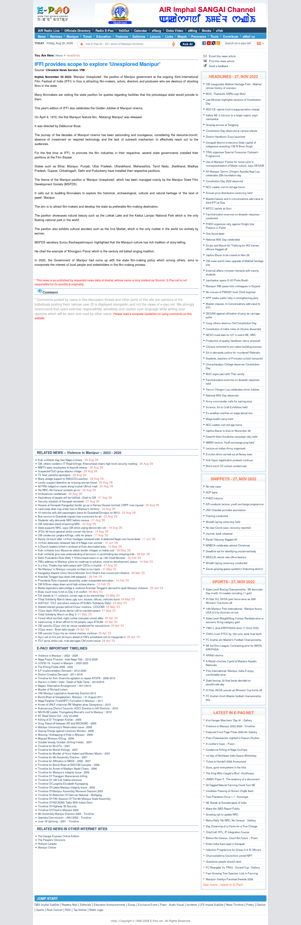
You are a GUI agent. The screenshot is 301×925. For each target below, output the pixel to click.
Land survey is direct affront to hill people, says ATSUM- (78, 622)
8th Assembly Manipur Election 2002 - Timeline (66, 814)
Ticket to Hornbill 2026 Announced (226, 761)
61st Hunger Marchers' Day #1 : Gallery (229, 720)
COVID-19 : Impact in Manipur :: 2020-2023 (63, 663)
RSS (68, 910)
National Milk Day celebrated (223, 239)
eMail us (249, 36)
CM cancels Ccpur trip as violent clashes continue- (74, 633)
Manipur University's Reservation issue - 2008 (65, 727)
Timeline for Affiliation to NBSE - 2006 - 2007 (64, 761)
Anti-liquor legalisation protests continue (229, 460)
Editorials (85, 904)
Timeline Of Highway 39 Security (57, 806)
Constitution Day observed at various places (231, 131)
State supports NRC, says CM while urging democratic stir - (80, 527)
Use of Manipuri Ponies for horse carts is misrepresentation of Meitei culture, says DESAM (235, 163)
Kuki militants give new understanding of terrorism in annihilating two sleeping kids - (94, 554)
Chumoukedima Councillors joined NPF (229, 855)
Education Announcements (109, 904)
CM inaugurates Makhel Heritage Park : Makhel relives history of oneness (233, 86)
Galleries (138, 36)
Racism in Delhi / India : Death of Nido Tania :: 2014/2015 (71, 682)
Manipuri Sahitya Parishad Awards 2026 (229, 879)
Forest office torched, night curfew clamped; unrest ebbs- (78, 618)
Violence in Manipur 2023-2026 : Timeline (230, 726)
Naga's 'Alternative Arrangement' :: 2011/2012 (64, 685)
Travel (87, 36)
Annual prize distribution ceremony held (229, 193)
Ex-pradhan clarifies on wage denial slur (229, 413)
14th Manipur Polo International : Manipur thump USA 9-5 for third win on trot (234, 610)
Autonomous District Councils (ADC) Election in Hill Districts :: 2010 (78, 708)
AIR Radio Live (48, 30)
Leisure (155, 36)
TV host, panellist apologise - (62, 475)
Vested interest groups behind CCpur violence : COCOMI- (79, 607)
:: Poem (220, 744)
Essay (131, 904)
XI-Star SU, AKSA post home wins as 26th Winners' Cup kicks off (231, 601)
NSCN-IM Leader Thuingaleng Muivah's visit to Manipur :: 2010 (75, 712)
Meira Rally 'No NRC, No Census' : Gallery (231, 820)
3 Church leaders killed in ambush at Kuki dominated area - (80, 546)
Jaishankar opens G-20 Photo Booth (227, 280)
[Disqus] (116, 383)
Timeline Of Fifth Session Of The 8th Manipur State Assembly (74, 798)
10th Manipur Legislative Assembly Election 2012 (67, 693)
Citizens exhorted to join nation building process (234, 346)
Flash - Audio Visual (172, 904)
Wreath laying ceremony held (223, 522)
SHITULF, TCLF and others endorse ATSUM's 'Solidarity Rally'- (82, 603)
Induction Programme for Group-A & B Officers (233, 850)
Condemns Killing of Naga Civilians (226, 749)
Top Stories (80, 910)
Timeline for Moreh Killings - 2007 (58, 749)
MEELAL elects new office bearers (226, 557)
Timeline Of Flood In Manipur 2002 (58, 810)
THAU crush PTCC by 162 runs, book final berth (234, 634)
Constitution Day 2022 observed (224, 181)
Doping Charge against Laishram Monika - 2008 (66, 731)
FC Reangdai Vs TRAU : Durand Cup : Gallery (233, 867)
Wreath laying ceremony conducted (226, 563)
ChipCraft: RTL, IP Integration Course (227, 832)
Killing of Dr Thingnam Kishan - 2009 (59, 719)
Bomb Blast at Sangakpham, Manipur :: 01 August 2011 (70, 697)
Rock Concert (55, 910)
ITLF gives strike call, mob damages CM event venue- (76, 640)
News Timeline (235, 904)
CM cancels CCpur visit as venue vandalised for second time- (81, 625)
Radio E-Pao (104, 30)
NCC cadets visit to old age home (225, 187)
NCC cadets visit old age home (224, 425)
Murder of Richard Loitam (53, 689)
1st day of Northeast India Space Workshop (231, 755)
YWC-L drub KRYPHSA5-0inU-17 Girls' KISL (232, 628)
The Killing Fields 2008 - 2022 (55, 667)
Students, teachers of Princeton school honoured (234, 358)
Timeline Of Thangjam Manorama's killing (62, 776)
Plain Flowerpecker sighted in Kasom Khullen (232, 738)
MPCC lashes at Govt (218, 208)
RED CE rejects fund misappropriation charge (232, 109)
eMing (192, 30)
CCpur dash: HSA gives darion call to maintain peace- (77, 610)
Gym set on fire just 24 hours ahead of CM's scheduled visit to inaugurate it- (89, 637)
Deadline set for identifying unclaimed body (231, 551)
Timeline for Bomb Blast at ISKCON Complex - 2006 (68, 765)
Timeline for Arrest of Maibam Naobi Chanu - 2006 (67, 768)
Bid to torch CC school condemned (226, 466)
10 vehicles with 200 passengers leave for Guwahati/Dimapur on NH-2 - (87, 512)
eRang (156, 30)
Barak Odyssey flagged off (221, 539)
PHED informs (214, 498)
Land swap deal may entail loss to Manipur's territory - (76, 509)
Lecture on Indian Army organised (225, 448)
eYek (219, 30)
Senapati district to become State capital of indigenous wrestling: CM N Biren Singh (231, 144)
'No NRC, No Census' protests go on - (67, 490)
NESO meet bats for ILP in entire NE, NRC (231, 335)
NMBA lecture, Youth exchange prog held (230, 442)
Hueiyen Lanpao (47, 843)
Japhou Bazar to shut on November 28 (228, 430)
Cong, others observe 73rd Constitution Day (231, 323)
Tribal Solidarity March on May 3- (65, 614)
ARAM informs (214, 655)
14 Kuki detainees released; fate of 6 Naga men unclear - (78, 543)
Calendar (140, 30)
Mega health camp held (219, 419)
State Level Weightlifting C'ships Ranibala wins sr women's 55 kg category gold (235, 620)
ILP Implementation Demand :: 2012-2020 (62, 670)
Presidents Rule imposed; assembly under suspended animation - (83, 580)
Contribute (230, 36)
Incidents (191, 904)
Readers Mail (69, 904)
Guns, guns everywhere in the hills (226, 767)
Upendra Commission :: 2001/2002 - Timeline (64, 817)
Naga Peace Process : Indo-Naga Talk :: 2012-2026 (68, 659)
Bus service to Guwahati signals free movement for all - (77, 516)
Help (114, 921)
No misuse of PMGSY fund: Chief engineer (231, 292)
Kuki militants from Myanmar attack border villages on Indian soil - (84, 550)
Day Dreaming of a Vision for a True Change (231, 826)
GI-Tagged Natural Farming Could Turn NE (230, 785)
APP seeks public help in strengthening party (232, 298)
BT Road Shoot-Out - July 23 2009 (58, 716)
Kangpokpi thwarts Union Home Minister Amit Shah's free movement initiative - (91, 573)
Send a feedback (218, 66)
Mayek (182, 36)
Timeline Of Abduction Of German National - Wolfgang (70, 795)
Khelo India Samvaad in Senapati (225, 844)
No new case (213, 486)
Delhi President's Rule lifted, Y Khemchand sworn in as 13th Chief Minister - (89, 558)
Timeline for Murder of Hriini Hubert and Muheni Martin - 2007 (74, 753)
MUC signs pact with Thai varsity (225, 374)
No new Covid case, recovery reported (228, 527)
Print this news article (221, 61)
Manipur (73, 36)
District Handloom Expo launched (225, 136)
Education (103, 36)
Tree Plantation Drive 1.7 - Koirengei (227, 797)
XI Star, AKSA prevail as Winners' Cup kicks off (234, 690)
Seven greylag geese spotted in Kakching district (234, 569)
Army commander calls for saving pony (229, 401)
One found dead (215, 233)
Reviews (56, 36)
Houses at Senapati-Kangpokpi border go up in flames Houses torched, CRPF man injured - (98, 505)
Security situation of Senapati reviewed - (68, 501)
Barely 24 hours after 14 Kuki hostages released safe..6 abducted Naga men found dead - (96, 539)
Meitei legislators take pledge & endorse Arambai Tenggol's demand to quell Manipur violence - (100, 588)
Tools (214, 36)
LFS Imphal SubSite (211, 904)
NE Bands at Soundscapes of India (226, 802)
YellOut (124, 30)
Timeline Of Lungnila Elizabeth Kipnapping (63, 783)
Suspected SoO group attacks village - (67, 471)
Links (169, 36)
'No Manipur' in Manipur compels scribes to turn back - (77, 569)
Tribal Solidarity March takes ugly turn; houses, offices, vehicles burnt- (86, 599)
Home (59, 55)
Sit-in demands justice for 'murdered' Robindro (233, 352)
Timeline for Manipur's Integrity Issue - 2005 (63, 772)
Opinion (261, 904)
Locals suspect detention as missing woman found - (75, 482)
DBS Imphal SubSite (47, 904)
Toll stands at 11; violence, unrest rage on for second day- (79, 595)
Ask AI (187, 44)
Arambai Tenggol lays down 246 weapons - (70, 576)
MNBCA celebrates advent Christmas (228, 545)
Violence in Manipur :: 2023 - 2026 (58, 655)
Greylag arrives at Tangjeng (222, 125)
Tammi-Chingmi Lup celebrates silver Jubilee (232, 389)
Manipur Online (47, 847)
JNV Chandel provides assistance (226, 510)
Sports (40, 910)
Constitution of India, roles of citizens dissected (233, 329)
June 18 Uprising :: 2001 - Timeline (58, 821)
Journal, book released (219, 533)
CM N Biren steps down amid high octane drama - (74, 584)
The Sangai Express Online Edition (58, 836)
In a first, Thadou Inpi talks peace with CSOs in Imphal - (77, 565)
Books (206, 30)
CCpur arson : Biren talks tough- (63, 629)
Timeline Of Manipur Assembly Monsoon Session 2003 (70, 791)
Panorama (198, 36)
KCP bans (212, 492)
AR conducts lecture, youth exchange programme (235, 504)
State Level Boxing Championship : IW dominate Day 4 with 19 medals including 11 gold (234, 591)
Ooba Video (174, 30)
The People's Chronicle (51, 840)
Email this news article (222, 56)
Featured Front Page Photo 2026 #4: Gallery (231, 732)
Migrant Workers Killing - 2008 (56, 738)
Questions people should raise (223, 861)
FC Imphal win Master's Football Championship (233, 640)
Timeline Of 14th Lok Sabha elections (60, 780)
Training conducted (217, 516)
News (42, 36)
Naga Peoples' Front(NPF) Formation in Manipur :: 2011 (70, 701)
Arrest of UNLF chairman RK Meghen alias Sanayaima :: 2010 (74, 704)
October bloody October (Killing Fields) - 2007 (65, 742)
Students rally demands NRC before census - (71, 520)
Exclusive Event (147, 904)
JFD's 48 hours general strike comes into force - (73, 531)
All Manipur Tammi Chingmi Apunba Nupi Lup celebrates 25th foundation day (233, 173)
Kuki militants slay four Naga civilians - (68, 460)
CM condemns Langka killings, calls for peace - (73, 535)
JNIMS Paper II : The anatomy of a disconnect (233, 779)
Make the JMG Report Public (223, 808)
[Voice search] (173, 44)
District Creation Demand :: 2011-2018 (60, 674)
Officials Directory (77, 30)
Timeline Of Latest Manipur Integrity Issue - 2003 (66, 787)
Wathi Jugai (96, 910)
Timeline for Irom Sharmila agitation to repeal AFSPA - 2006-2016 (76, 678)
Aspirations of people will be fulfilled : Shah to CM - (75, 497)
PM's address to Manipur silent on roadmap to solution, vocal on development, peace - (95, 561)
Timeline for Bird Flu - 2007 (54, 746)
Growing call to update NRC (222, 814)
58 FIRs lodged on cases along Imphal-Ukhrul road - (75, 486)
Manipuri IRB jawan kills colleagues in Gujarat (233, 286)
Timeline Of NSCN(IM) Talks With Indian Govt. (65, 802)
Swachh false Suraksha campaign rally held (231, 436)
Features (121, 36)
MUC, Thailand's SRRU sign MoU (226, 94)
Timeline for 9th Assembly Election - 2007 (62, 757)
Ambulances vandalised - (60, 494)
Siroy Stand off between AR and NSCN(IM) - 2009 (67, 723)
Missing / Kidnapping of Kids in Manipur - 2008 (65, 734)
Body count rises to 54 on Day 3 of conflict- (70, 592)
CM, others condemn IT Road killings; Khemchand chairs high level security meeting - (95, 463)
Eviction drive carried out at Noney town (229, 454)
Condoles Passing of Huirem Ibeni (229, 791)
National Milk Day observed (222, 395)
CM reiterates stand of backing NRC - (67, 524)
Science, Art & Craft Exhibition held (226, 407)
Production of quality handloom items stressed (233, 341)
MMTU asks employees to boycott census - (70, 467)
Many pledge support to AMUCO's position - (71, 479)
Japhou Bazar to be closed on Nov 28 (227, 255)
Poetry (250, 904)
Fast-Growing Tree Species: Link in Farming (232, 873)
